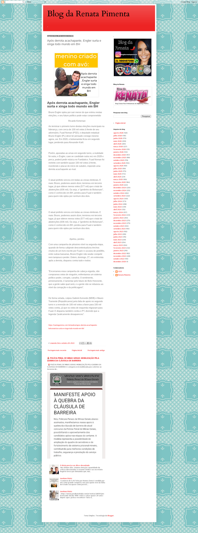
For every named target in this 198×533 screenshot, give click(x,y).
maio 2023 (117, 240)
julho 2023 (117, 234)
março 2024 (118, 212)
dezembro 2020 (119, 262)
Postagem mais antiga (96, 350)
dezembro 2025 (119, 155)
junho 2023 (117, 237)
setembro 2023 (119, 229)
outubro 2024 (118, 193)
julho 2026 (117, 136)
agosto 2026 (118, 133)
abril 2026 (117, 144)
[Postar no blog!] (83, 343)
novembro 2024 (119, 190)
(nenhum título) (66, 478)
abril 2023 (117, 242)
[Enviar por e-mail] (80, 343)
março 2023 (118, 245)
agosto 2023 (118, 232)
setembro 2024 (119, 196)
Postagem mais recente (57, 350)
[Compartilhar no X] (85, 343)
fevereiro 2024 (119, 215)
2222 (120, 271)
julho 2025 (117, 169)
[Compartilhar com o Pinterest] (90, 343)
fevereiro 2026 (119, 149)
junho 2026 (117, 138)
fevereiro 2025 (119, 182)
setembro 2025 (119, 163)
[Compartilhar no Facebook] (88, 343)
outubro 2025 (118, 160)
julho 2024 (117, 201)
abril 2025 (117, 177)
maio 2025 (117, 174)
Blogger (111, 516)
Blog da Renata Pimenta (88, 13)
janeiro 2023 (118, 251)
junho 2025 (117, 171)
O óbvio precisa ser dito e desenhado (75, 465)
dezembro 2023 (119, 221)
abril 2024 (117, 210)
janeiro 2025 (118, 185)
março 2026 (118, 147)
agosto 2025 (118, 166)
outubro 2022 (118, 259)
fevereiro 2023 (119, 248)
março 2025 (118, 179)
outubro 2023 (118, 226)
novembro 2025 (119, 158)
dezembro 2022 (119, 253)
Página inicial (77, 350)
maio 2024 (117, 207)
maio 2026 (117, 141)
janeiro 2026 (118, 152)
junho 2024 (117, 204)
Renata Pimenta (124, 275)
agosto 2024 (118, 199)
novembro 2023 (119, 223)
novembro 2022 (119, 256)
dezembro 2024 (119, 188)
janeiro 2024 (118, 218)
